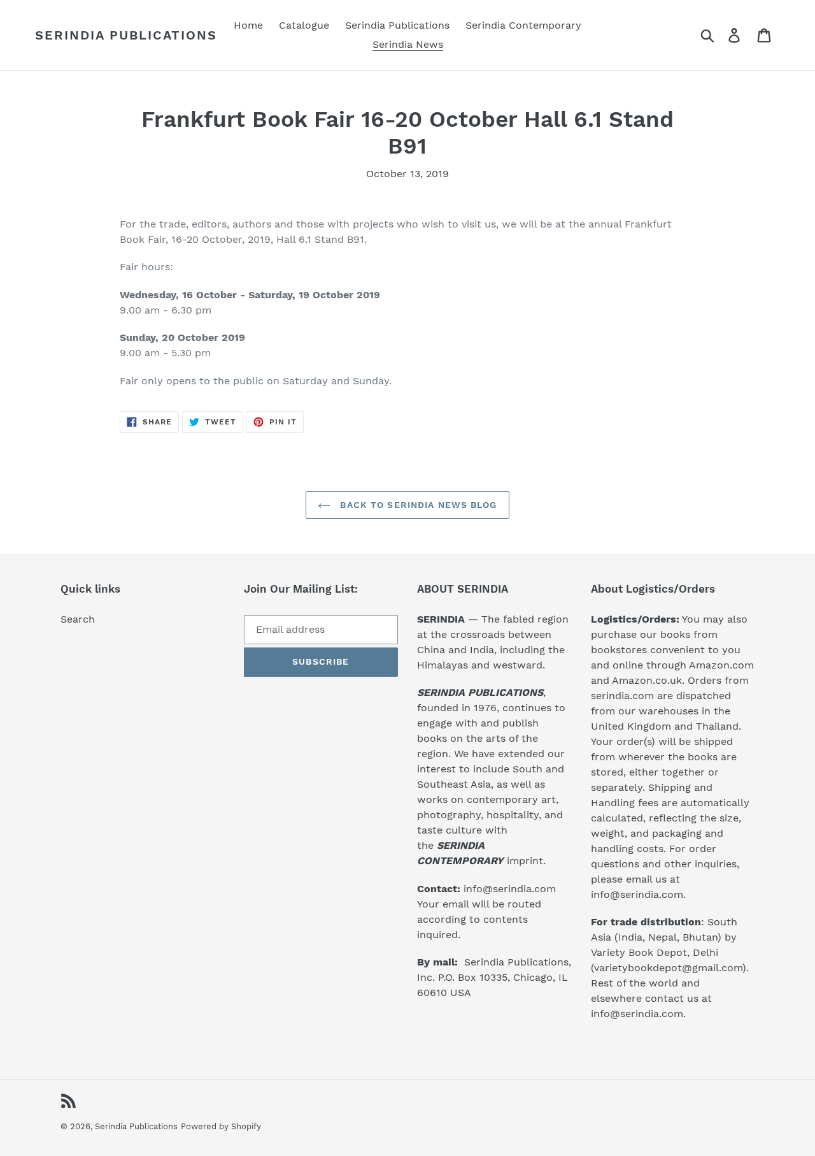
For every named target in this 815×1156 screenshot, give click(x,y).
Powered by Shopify (221, 1126)
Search (77, 619)
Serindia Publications (126, 35)
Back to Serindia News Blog (417, 505)
